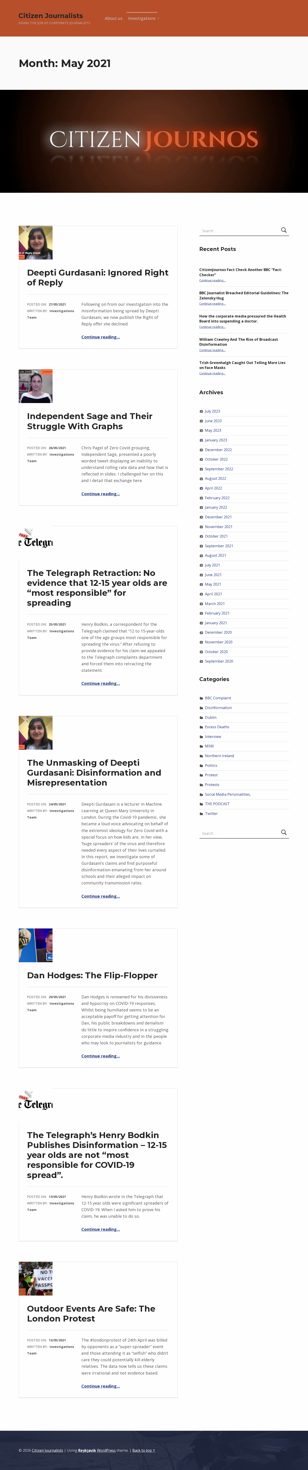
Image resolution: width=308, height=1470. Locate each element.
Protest (211, 774)
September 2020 (219, 661)
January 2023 (216, 440)
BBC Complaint (218, 698)
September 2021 (219, 545)
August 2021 (215, 555)
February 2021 (217, 613)
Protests (212, 784)
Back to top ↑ (143, 1450)
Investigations (142, 18)
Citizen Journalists (50, 16)
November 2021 (218, 526)
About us (113, 18)
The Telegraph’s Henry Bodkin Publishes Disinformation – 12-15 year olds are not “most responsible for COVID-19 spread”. (97, 1155)
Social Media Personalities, (228, 794)
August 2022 (215, 478)
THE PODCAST (217, 803)
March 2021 (215, 603)
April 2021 (213, 593)
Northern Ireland (219, 755)
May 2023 (213, 430)
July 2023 (212, 411)
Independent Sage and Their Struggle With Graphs (89, 421)
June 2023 (213, 420)
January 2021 (216, 622)
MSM (209, 746)
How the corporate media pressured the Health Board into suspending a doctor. (242, 319)
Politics (211, 765)
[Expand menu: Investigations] (158, 18)
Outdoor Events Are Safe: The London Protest (91, 1313)
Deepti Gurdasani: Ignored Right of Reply (98, 277)
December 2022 (218, 449)
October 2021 (216, 536)
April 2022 (213, 488)
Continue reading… (100, 337)
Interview (213, 736)
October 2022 (216, 459)
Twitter (211, 813)
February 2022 (217, 497)
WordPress (106, 1450)
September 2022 (219, 468)
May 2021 (213, 584)
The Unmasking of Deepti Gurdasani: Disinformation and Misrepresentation (94, 773)
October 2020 (216, 651)
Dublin (210, 717)
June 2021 (213, 574)
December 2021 (218, 517)
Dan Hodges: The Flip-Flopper (92, 975)
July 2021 (212, 565)
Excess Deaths (217, 726)
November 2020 (218, 642)
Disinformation (218, 707)
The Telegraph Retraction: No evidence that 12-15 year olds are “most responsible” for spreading (97, 588)
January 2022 (216, 507)
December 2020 (218, 632)
